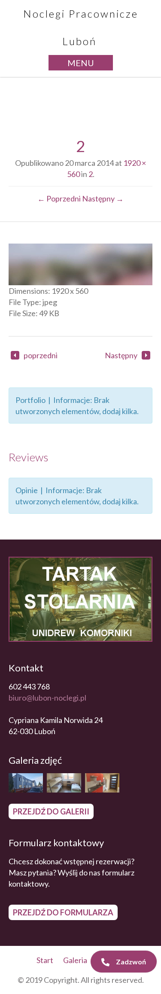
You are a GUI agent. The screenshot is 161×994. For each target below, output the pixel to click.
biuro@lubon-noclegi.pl (47, 697)
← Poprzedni (59, 198)
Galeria (75, 960)
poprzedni (41, 355)
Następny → (103, 198)
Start (44, 960)
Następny (121, 355)
